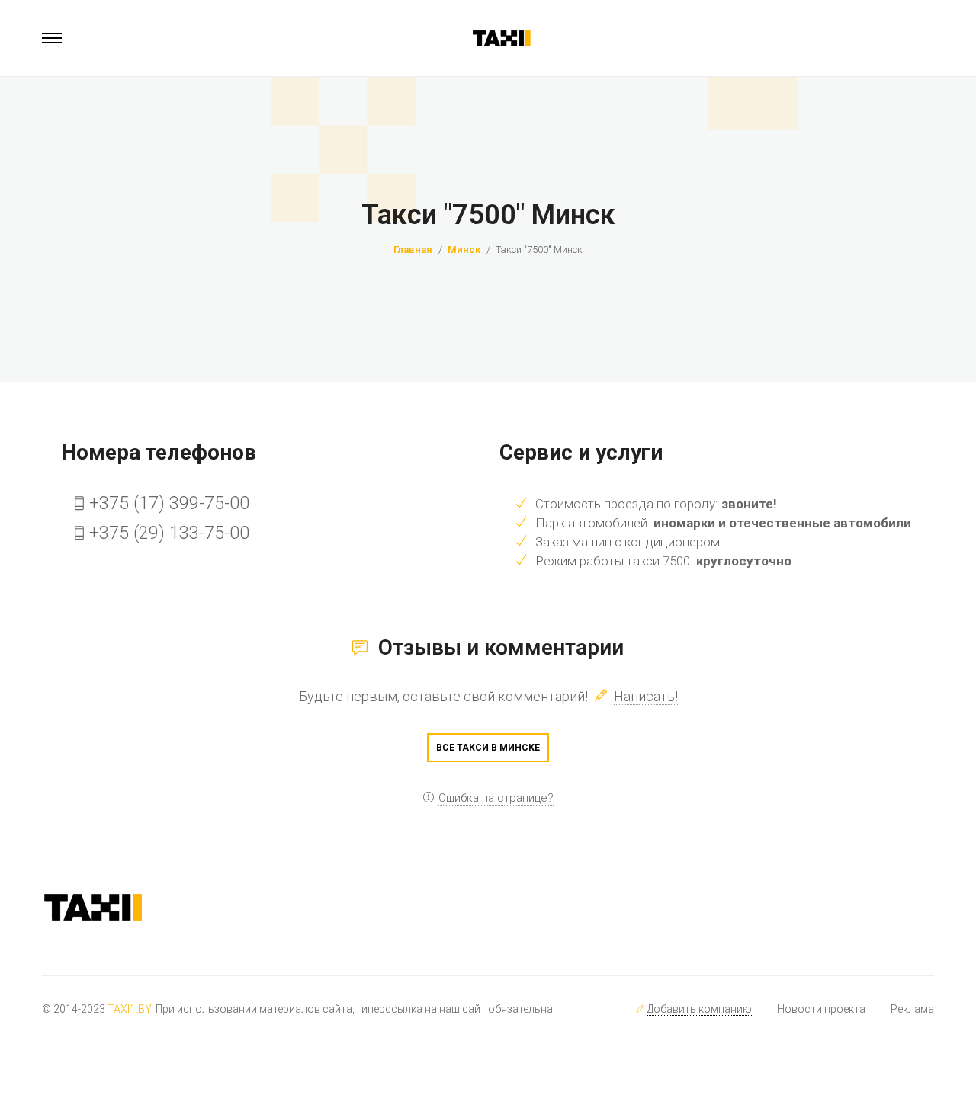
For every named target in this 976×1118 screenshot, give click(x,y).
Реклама (912, 1009)
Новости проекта (821, 1009)
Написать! (646, 696)
